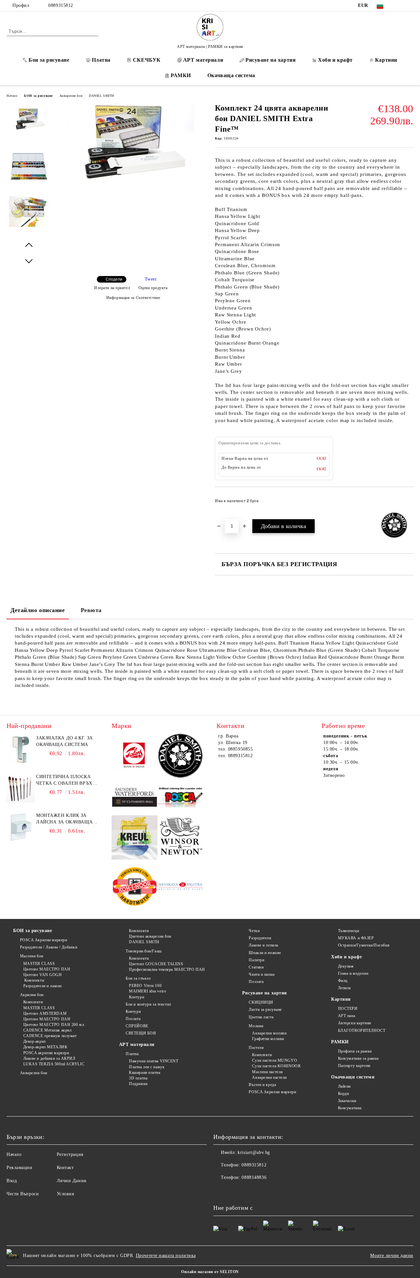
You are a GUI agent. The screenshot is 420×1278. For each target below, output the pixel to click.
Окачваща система (231, 75)
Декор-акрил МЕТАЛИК (45, 1047)
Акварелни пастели (269, 1077)
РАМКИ (181, 75)
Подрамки (138, 1083)
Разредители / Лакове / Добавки (48, 947)
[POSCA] (180, 797)
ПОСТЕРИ (347, 1008)
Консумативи (350, 1108)
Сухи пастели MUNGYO (274, 1060)
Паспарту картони (354, 1065)
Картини (386, 60)
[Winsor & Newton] (180, 838)
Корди (343, 1093)
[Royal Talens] (135, 756)
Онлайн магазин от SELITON (210, 1271)
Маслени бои (31, 956)
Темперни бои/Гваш (144, 951)
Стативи (256, 967)
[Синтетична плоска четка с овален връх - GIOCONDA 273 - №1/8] (20, 788)
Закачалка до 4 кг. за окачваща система (64, 741)
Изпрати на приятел (112, 288)
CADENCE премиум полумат (49, 1035)
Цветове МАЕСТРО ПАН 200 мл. (54, 1024)
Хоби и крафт (335, 60)
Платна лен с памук (146, 1067)
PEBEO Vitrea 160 (145, 985)
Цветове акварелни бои (150, 936)
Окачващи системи (352, 1077)
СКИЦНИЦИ (261, 1002)
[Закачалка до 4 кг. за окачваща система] (20, 749)
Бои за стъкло (138, 978)
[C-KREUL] (135, 838)
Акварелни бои (70, 95)
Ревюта (91, 610)
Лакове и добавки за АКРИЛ (49, 1058)
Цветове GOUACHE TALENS (156, 964)
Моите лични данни (391, 1255)
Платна (101, 60)
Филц (342, 980)
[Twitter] (409, 5)
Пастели (256, 1047)
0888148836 (254, 1177)
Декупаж (345, 966)
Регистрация (70, 1154)
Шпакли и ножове (265, 952)
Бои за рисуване (49, 60)
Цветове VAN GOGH (42, 974)
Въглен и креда (262, 1084)
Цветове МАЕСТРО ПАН (46, 969)
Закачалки (347, 1100)
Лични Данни (72, 1180)
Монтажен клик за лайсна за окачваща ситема (64, 819)
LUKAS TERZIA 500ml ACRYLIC (53, 1064)
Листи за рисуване (265, 1009)
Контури (136, 997)
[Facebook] (400, 5)
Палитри (256, 960)
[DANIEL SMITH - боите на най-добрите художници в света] (180, 756)
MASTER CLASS (39, 963)
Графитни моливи (268, 1038)
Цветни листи (261, 1017)
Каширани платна (144, 1072)
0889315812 (60, 5)
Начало (12, 95)
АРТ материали (203, 60)
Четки (254, 930)
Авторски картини (354, 1023)
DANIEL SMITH (101, 95)
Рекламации (19, 1167)
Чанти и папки (261, 974)
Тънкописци (348, 930)
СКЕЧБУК (147, 60)
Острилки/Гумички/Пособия (363, 945)
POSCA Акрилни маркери (43, 940)
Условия (65, 1193)
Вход (12, 1180)
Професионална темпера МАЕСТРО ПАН (167, 969)
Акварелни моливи (269, 1033)
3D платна (138, 1078)
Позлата (133, 1018)
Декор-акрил (34, 1041)
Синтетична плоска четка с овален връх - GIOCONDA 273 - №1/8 (66, 780)
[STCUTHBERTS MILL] (135, 797)
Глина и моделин (353, 973)
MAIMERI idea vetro (147, 991)
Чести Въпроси (23, 1193)
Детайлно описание (37, 610)
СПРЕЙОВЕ (137, 1026)
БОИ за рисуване (38, 95)
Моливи (256, 1026)
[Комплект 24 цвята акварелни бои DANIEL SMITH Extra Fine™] (131, 179)
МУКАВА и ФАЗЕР (356, 938)
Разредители (260, 938)
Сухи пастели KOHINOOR (276, 1066)
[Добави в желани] (408, 503)
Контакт (65, 1167)
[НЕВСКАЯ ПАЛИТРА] (180, 887)
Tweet (151, 279)
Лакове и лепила (263, 945)
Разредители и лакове (42, 986)
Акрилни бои (32, 994)
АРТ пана (346, 1015)
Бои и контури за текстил (148, 1004)
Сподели (114, 279)
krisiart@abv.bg (254, 1152)
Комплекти (33, 980)
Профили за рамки (355, 1051)
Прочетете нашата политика (166, 1255)
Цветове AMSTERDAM (45, 1013)
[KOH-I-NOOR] (135, 887)
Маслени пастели (267, 1072)
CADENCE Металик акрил (47, 1030)
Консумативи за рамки (358, 1058)
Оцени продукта (152, 288)
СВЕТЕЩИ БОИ (141, 1033)
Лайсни (344, 1086)
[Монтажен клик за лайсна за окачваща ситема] (20, 827)
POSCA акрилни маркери (46, 1053)
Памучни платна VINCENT (153, 1061)
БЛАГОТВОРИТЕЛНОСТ (361, 1030)
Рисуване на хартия (270, 60)
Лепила (344, 988)
